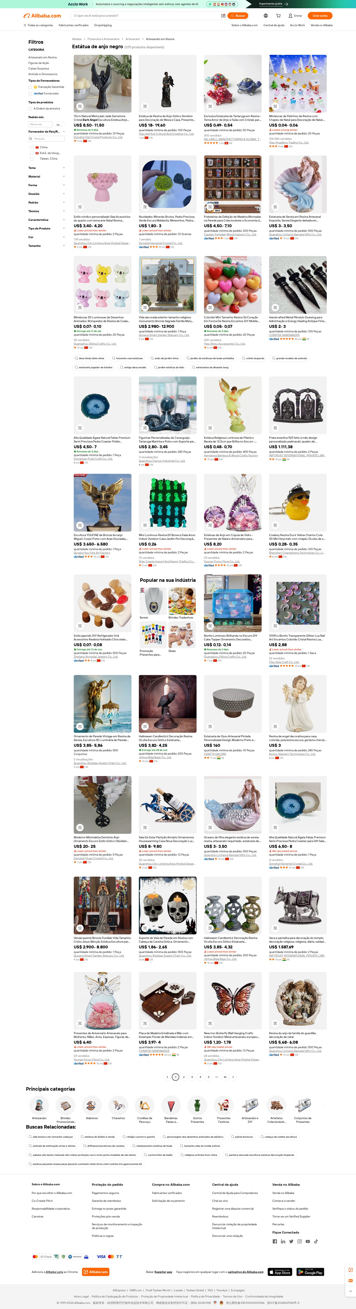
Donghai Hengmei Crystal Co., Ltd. (161, 243)
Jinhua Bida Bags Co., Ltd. (155, 757)
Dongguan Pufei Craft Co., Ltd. (93, 458)
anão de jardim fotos (167, 358)
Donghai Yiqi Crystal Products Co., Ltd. (98, 137)
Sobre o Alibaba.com (46, 1184)
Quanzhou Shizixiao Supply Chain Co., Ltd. (100, 763)
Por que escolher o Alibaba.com (52, 1193)
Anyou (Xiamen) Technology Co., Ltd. (292, 754)
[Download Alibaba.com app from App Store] (280, 1272)
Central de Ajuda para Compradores (235, 1193)
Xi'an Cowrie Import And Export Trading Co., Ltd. (168, 561)
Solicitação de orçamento (168, 1200)
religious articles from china (201, 1155)
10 (225, 1077)
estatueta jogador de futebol (95, 367)
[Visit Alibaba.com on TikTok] (316, 1241)
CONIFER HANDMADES (284, 335)
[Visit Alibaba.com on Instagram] (299, 1241)
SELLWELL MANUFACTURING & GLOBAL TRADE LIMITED (233, 139)
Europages (238, 1290)
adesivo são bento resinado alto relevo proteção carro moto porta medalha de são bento (84, 1155)
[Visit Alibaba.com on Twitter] (291, 1241)
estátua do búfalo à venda (100, 1136)
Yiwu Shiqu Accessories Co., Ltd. (224, 343)
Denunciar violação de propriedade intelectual (234, 1226)
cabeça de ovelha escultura (281, 1136)
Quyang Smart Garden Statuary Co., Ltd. (164, 335)
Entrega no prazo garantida (109, 1208)
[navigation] (46, 558)
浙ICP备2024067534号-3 (283, 1302)
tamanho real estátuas (129, 358)
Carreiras (37, 1216)
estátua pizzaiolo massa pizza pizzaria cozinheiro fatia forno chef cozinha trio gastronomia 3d (87, 1164)
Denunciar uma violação (227, 1235)
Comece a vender (283, 1200)
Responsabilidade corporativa (51, 1208)
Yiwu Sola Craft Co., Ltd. (284, 662)
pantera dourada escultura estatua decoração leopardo (261, 1155)
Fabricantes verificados (167, 1193)
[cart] (279, 16)
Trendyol (221, 1290)
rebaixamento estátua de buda (154, 1145)
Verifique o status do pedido (290, 1208)
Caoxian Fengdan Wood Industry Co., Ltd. (230, 234)
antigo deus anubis (135, 367)
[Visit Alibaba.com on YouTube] (307, 1241)
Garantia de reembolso (106, 1200)
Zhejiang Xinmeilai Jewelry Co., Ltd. (96, 656)
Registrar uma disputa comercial (233, 1208)
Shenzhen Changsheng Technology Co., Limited (298, 552)
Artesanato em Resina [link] (160, 39)
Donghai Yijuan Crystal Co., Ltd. (93, 858)
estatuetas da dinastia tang (212, 367)
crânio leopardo (255, 358)
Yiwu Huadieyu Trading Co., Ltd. (289, 142)
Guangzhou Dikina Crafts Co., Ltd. (95, 343)
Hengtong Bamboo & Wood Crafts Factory (231, 455)
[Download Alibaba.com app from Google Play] (310, 1272)
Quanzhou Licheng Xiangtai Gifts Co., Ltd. (295, 234)
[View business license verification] (215, 1303)
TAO (210, 1290)
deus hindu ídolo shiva (91, 358)
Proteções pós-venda (106, 1216)
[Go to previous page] (167, 1077)
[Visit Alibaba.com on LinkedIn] (283, 1241)
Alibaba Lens (54, 1272)
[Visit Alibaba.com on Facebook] (274, 1241)
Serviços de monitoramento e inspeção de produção (117, 1226)
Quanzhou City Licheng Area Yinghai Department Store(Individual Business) (102, 243)
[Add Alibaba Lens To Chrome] (95, 1272)
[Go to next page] (233, 1077)
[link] (350, 1269)
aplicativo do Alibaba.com (245, 1272)
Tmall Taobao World (157, 1290)
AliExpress (119, 1290)
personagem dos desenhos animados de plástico (195, 1136)
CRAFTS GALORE (215, 754)
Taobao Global (195, 1290)
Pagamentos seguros (105, 1193)
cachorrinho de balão (160, 1155)
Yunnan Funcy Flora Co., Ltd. (222, 561)
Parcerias (278, 1224)
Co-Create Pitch (42, 1200)
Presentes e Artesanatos (103, 39)
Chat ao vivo (220, 1200)
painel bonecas (244, 1136)
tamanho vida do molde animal (202, 1145)
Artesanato (133, 39)
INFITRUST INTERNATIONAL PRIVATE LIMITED (298, 455)
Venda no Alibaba (283, 1193)
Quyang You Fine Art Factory (92, 552)
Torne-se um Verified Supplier (291, 1216)
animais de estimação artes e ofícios (54, 1145)
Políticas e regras (103, 1235)
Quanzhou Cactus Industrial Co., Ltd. (162, 460)
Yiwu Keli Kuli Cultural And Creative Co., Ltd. (166, 133)
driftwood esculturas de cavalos (105, 1145)
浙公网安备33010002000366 (245, 1302)
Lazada (178, 1290)
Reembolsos (220, 1216)
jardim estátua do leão (171, 367)
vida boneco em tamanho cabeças (53, 1136)
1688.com (135, 1290)
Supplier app (163, 1272)
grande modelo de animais (291, 358)
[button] (223, 15)
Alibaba (76, 39)
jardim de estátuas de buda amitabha (212, 358)
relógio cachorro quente (141, 1136)
